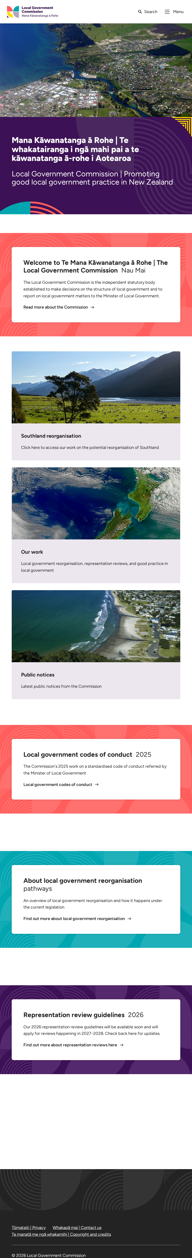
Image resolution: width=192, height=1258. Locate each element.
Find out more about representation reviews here (70, 1044)
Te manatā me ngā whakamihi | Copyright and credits (61, 1234)
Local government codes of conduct (58, 784)
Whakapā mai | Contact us (77, 1227)
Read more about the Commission (56, 307)
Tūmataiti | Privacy (29, 1227)
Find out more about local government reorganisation (74, 918)
